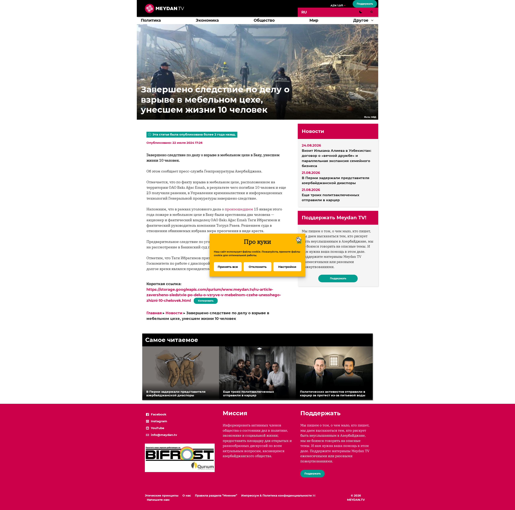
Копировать (204, 300)
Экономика (207, 20)
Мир (313, 20)
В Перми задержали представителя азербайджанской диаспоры (335, 180)
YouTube (157, 428)
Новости (174, 313)
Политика (151, 20)
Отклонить (258, 266)
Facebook (158, 414)
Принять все (228, 266)
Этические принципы (161, 495)
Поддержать (365, 3)
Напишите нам (158, 500)
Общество (264, 20)
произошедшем (239, 209)
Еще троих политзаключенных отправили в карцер (330, 197)
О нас (186, 495)
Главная (154, 313)
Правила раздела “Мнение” (216, 495)
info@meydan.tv (164, 435)
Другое (360, 20)
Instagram (159, 421)
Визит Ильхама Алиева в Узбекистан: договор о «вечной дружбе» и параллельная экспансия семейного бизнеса (336, 158)
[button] (373, 20)
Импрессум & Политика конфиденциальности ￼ (278, 495)
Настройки (287, 266)
